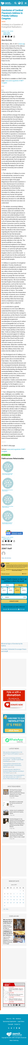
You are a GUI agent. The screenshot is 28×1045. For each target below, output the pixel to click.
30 (23, 902)
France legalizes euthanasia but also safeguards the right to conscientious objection (12, 765)
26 (11, 902)
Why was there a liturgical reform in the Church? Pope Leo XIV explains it (7, 923)
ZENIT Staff (6, 32)
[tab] (8, 984)
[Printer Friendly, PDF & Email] (6, 455)
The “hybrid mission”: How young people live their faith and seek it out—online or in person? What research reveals (13, 777)
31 (4, 905)
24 (4, 902)
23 (23, 899)
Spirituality (7, 34)
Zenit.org (21, 44)
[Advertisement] (14, 631)
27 (14, 902)
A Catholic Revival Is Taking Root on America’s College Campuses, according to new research (13, 771)
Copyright (10, 1024)
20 (14, 899)
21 (17, 899)
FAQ (13, 1018)
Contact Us (17, 1024)
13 (14, 896)
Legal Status (20, 1021)
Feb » (7, 909)
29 (20, 902)
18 (7, 899)
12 (11, 896)
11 (7, 896)
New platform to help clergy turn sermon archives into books (16, 803)
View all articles (6, 558)
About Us (8, 1018)
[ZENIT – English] (8, 3)
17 (4, 899)
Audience (18, 1018)
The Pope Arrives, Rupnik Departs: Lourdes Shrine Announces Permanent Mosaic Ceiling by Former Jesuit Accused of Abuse (17, 793)
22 (20, 899)
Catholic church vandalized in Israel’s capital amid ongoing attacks (16, 812)
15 (20, 896)
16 (23, 896)
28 (17, 902)
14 (17, 896)
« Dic (4, 909)
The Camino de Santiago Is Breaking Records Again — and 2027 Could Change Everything (13, 759)
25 (7, 902)
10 (4, 896)
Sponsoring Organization (9, 1021)
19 (11, 899)
